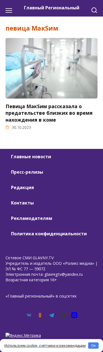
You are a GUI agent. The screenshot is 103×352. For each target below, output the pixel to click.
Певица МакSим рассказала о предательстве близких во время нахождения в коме (49, 113)
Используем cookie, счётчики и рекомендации (45, 345)
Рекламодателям (31, 218)
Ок (93, 345)
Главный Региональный (51, 8)
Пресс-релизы (27, 172)
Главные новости (31, 157)
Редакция (22, 187)
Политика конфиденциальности (49, 234)
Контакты (22, 203)
